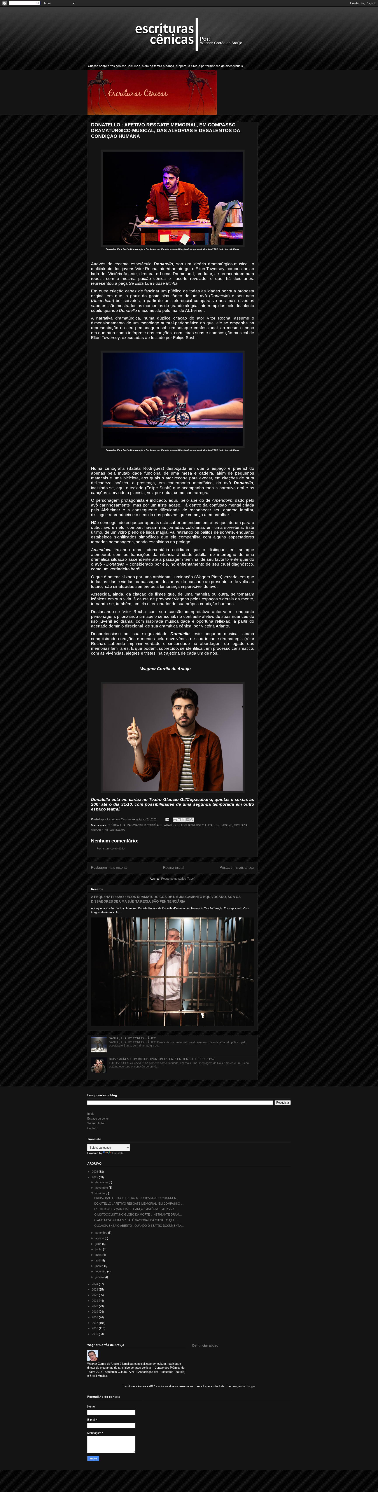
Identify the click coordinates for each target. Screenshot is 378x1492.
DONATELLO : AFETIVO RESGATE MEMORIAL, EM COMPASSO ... (139, 1203)
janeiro (100, 1277)
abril (98, 1260)
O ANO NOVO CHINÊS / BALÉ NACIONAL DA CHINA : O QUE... (136, 1220)
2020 (95, 1306)
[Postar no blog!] (179, 820)
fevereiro (101, 1271)
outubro (100, 1193)
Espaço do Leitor (98, 1118)
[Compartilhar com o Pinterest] (191, 820)
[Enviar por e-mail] (175, 820)
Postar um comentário (110, 848)
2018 (95, 1317)
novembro (102, 1187)
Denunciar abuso (205, 1345)
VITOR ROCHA (115, 830)
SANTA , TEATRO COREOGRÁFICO (132, 1038)
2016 (95, 1328)
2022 (95, 1295)
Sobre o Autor (96, 1123)
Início (90, 1113)
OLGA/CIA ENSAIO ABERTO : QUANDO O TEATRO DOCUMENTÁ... (139, 1225)
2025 (95, 1177)
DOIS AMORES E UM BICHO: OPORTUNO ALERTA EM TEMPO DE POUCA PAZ (162, 1059)
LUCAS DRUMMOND (218, 825)
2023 (95, 1289)
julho (98, 1244)
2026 (95, 1171)
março (99, 1266)
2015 (95, 1334)
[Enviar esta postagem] (167, 819)
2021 (95, 1300)
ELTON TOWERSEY (190, 825)
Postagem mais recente (109, 867)
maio (98, 1254)
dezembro (102, 1182)
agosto (100, 1238)
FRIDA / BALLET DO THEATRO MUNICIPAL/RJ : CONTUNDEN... (136, 1198)
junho (99, 1249)
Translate (118, 1153)
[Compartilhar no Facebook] (187, 820)
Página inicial (173, 867)
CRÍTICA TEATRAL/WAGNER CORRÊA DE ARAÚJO (142, 825)
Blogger (250, 1386)
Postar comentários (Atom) (178, 878)
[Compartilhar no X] (183, 820)
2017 (95, 1322)
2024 (95, 1284)
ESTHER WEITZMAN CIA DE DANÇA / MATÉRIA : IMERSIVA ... (136, 1209)
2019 (95, 1311)
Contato (92, 1128)
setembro (101, 1232)
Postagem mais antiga (237, 867)
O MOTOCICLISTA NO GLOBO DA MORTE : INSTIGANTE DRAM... (138, 1214)
